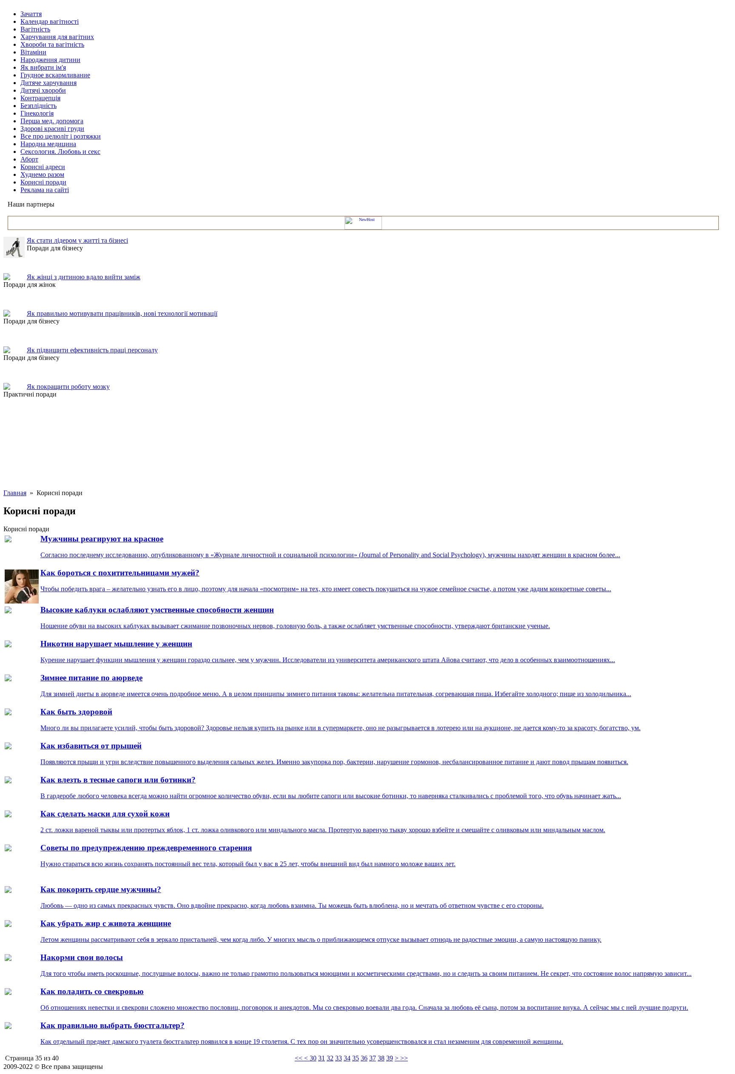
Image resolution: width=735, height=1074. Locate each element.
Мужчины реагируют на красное (101, 538)
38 (381, 1058)
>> (404, 1058)
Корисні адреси (42, 166)
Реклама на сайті (44, 189)
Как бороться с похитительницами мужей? (119, 572)
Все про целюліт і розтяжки (60, 136)
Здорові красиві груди (52, 128)
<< (299, 1058)
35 (355, 1058)
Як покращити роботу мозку (68, 386)
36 (364, 1058)
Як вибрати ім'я (43, 67)
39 (389, 1058)
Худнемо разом (42, 174)
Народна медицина (48, 143)
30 (313, 1058)
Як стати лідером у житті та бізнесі (77, 240)
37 (372, 1058)
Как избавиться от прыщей (91, 745)
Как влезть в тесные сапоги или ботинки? (118, 779)
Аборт (29, 159)
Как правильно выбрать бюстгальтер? (112, 1025)
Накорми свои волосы (81, 957)
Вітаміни (33, 52)
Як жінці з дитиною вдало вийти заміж (83, 277)
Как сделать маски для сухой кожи (105, 813)
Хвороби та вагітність (52, 44)
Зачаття (31, 13)
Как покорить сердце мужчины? (100, 889)
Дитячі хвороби (43, 90)
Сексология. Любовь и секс (60, 151)
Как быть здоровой (76, 711)
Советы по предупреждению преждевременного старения (146, 847)
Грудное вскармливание (55, 75)
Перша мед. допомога (51, 121)
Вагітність (35, 29)
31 (321, 1058)
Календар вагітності (49, 21)
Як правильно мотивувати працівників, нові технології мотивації (122, 313)
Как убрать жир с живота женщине (105, 923)
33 (338, 1058)
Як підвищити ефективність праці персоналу (92, 350)
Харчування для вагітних (57, 36)
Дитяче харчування (48, 82)
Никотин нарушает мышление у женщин (116, 643)
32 (330, 1058)
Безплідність (38, 105)
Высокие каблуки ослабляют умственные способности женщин (157, 609)
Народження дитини (50, 59)
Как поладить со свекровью (92, 991)
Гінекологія (37, 113)
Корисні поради (43, 182)
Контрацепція (40, 98)
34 (347, 1058)
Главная (14, 492)
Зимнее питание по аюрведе (91, 677)
